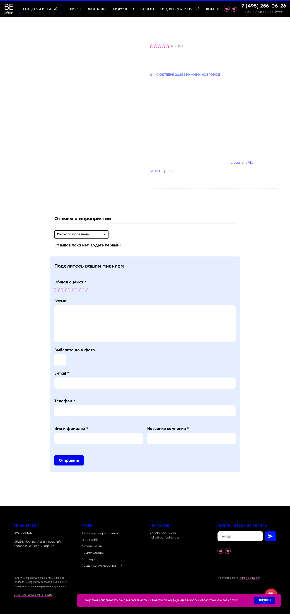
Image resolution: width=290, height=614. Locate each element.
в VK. (249, 163)
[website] (220, 551)
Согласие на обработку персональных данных (40, 582)
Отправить (69, 460)
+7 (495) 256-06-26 (163, 533)
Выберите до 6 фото (74, 350)
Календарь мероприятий (100, 533)
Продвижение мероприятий (102, 565)
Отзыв (60, 301)
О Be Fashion (91, 539)
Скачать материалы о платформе (263, 11)
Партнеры (89, 559)
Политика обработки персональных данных (39, 578)
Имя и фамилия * (71, 428)
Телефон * (64, 401)
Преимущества (93, 552)
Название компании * (168, 428)
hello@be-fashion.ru (164, 537)
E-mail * (61, 373)
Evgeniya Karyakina (249, 578)
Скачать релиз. (162, 171)
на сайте (236, 163)
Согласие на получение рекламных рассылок (40, 586)
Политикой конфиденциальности (174, 600)
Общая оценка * (70, 282)
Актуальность (92, 546)
